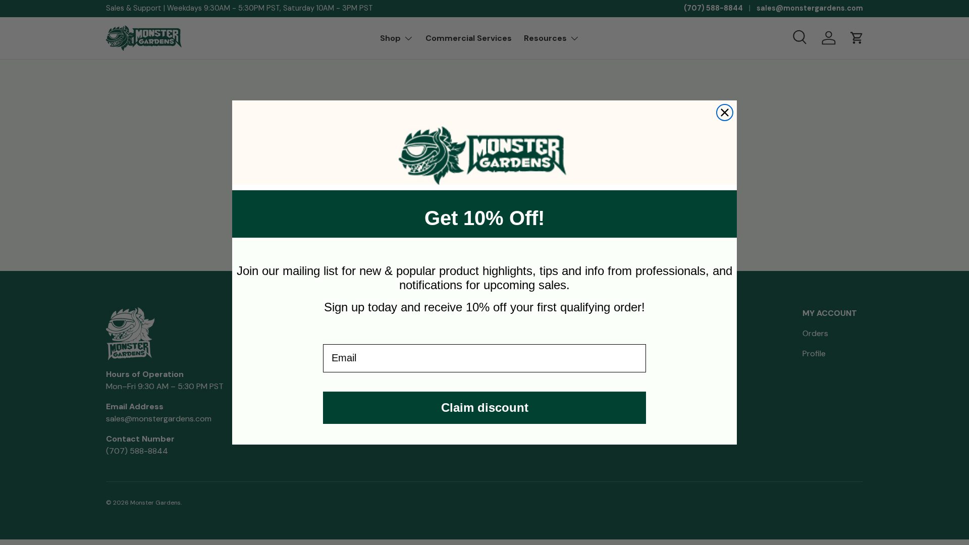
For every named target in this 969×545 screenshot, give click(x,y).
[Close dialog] (725, 112)
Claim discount (484, 407)
